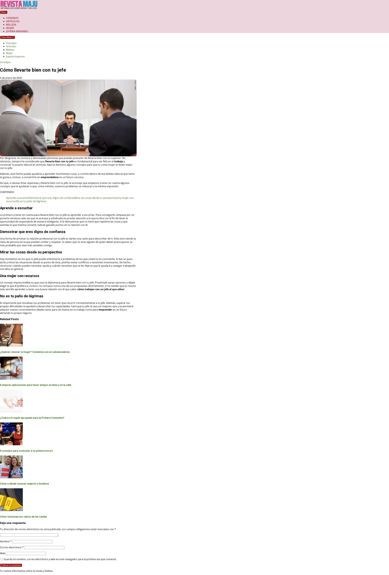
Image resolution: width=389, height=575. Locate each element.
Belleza (11, 24)
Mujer (10, 28)
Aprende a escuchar (17, 198)
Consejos (12, 18)
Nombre (6, 541)
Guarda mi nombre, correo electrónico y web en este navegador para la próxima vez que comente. (60, 559)
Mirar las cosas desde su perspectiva (95, 198)
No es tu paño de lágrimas (31, 201)
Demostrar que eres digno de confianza (51, 198)
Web (2, 553)
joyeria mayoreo (17, 31)
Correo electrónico (12, 547)
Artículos (12, 21)
